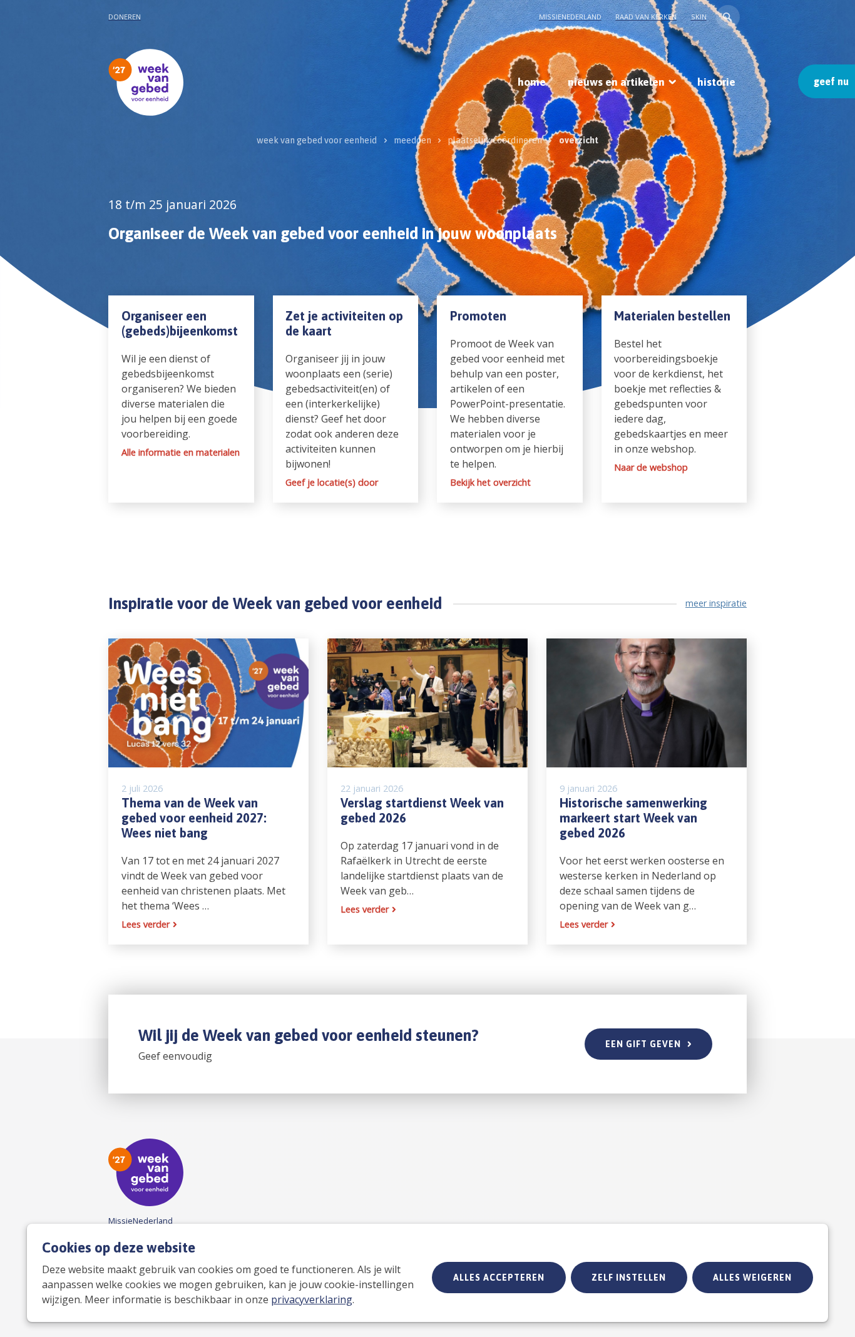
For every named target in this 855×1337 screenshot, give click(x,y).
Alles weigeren (752, 1278)
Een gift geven (643, 1044)
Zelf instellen (628, 1278)
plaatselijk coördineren (495, 140)
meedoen (412, 140)
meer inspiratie (716, 603)
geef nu (831, 81)
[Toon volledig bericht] (208, 791)
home (532, 82)
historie (716, 82)
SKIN (699, 16)
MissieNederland (570, 16)
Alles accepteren (499, 1278)
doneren (124, 16)
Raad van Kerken (646, 16)
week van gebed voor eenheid (317, 140)
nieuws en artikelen (616, 82)
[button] (728, 17)
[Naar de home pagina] (145, 82)
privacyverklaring (311, 1299)
